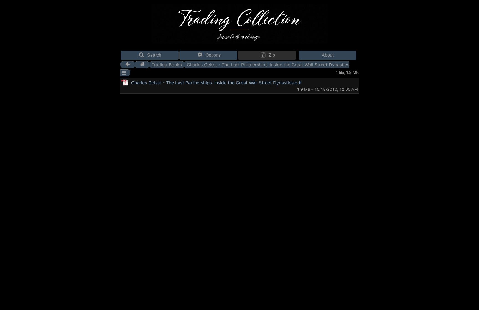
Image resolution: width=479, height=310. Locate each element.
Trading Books (167, 64)
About (327, 55)
